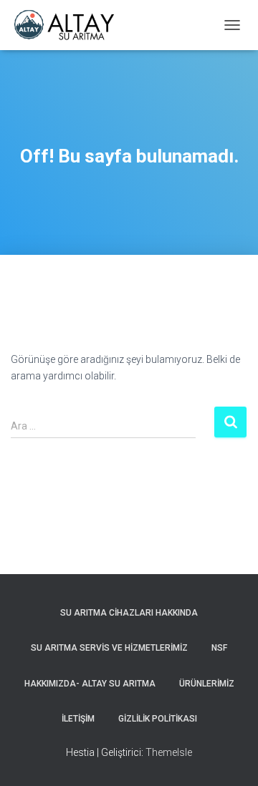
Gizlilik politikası (157, 719)
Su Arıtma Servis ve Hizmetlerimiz (109, 648)
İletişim (78, 719)
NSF (219, 648)
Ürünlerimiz (206, 684)
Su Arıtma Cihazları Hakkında (129, 613)
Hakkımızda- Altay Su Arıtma (90, 684)
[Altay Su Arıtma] (69, 25)
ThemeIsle (168, 752)
